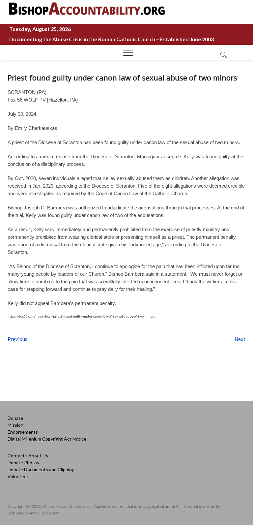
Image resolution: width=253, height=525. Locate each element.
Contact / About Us (28, 455)
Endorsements (23, 432)
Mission (15, 425)
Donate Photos (23, 462)
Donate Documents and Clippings (42, 469)
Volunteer (18, 476)
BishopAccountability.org (67, 506)
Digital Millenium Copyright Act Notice (47, 439)
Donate (15, 418)
